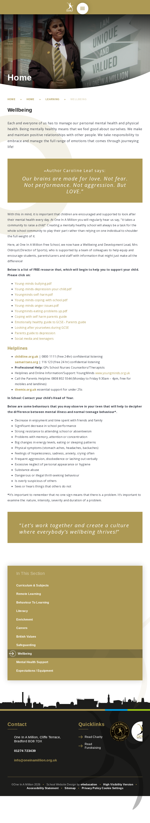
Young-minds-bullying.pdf (33, 283)
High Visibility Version (118, 784)
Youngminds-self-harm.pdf (34, 294)
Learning (52, 99)
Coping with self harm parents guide (41, 316)
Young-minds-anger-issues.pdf (37, 305)
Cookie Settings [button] (112, 788)
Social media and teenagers (34, 338)
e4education (89, 784)
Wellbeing (78, 99)
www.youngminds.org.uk (112, 373)
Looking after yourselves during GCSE (42, 327)
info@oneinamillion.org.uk (35, 760)
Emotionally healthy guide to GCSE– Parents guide (50, 322)
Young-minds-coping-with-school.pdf (41, 300)
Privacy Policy (91, 788)
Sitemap (70, 788)
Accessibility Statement (43, 788)
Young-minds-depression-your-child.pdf (43, 289)
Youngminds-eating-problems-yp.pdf (41, 311)
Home (12, 99)
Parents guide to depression (35, 333)
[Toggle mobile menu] (82, 8)
